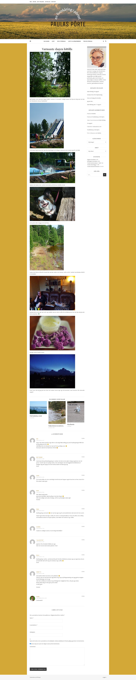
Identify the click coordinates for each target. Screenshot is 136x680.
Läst (53, 41)
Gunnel (38, 527)
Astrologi (47, 1)
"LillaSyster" (40, 540)
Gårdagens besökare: (92, 161)
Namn (31, 618)
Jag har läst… (90, 101)
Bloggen (46, 41)
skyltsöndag (61, 41)
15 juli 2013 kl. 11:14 (40, 528)
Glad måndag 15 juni (36, 416)
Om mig (34, 1)
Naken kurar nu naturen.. (56, 426)
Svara (83, 438)
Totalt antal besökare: (92, 163)
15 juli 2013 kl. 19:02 (40, 573)
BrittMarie (39, 457)
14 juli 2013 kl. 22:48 (40, 458)
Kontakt (53, 1)
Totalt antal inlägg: (91, 164)
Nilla (37, 555)
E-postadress (33, 625)
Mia (37, 438)
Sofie (37, 475)
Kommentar (33, 646)
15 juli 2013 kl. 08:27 (40, 510)
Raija (37, 509)
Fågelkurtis (70, 424)
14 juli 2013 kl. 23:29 (40, 477)
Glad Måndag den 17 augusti (94, 104)
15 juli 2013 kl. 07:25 (40, 492)
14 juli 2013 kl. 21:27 (40, 440)
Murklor (94, 113)
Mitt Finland (40, 1)
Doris (37, 596)
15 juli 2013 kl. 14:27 (40, 541)
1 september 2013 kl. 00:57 (41, 598)
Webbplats (32, 632)
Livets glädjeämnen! (74, 41)
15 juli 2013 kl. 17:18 (40, 556)
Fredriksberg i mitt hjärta (98, 117)
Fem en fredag (87, 41)
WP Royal (38, 677)
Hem (31, 1)
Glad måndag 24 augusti (93, 91)
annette (38, 572)
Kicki (37, 490)
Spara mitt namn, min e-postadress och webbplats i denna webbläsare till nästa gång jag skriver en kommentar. (57, 641)
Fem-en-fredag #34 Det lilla (94, 98)
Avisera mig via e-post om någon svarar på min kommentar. (45, 643)
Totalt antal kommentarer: (93, 166)
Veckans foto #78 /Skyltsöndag (94, 94)
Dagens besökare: (91, 159)
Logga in (104, 677)
